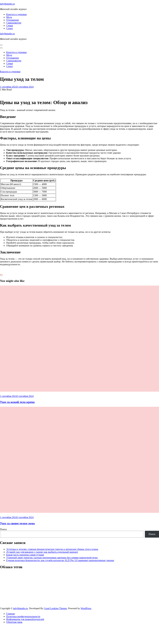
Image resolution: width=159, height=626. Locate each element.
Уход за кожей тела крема (17, 402)
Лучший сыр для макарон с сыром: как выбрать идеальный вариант (42, 552)
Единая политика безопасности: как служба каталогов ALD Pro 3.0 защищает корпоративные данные (60, 560)
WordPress (86, 608)
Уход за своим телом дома (17, 523)
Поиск (3, 529)
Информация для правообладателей (25, 619)
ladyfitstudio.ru (7, 3)
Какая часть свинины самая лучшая (25, 554)
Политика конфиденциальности (23, 616)
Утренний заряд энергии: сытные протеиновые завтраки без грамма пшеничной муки (52, 557)
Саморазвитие (13, 22)
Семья (9, 25)
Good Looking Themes (55, 608)
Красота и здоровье (16, 14)
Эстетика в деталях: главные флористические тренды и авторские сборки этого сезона (52, 549)
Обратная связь (14, 622)
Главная (10, 613)
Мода (9, 17)
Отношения (12, 20)
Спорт (9, 28)
